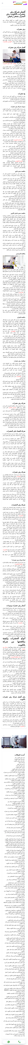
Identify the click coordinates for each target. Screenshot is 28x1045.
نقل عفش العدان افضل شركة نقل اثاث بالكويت (14, 886)
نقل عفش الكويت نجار (20, 757)
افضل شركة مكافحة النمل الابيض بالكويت (15, 938)
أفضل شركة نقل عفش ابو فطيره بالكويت (15, 844)
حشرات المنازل (12, 407)
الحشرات (18, 476)
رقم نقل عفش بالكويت (19, 759)
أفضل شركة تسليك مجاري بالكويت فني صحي (14, 988)
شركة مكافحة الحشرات (15, 657)
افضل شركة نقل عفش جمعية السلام (16, 883)
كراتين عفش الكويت (20, 767)
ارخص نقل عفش (21, 764)
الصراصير (21, 292)
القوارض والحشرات (7, 41)
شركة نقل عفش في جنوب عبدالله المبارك (15, 884)
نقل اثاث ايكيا (22, 762)
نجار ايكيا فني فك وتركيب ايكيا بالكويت (16, 920)
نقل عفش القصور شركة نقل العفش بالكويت (15, 840)
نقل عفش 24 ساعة (20, 766)
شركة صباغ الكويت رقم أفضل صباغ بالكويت (15, 910)
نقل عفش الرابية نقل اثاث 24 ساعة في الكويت (14, 831)
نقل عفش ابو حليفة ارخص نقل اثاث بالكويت (15, 842)
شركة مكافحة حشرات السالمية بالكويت (16, 852)
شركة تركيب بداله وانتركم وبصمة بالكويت (15, 996)
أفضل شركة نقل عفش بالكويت (18, 770)
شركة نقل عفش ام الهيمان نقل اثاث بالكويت (15, 845)
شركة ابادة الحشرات (18, 140)
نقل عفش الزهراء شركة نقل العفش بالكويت (15, 839)
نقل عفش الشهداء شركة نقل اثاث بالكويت (15, 850)
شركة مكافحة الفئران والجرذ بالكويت (16, 912)
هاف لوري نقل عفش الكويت (18, 769)
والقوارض (13, 331)
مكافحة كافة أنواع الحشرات (9, 63)
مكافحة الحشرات (19, 564)
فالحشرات (18, 376)
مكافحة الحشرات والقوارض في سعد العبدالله (14, 905)
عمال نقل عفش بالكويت (19, 761)
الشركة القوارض (19, 161)
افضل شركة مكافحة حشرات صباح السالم (15, 900)
